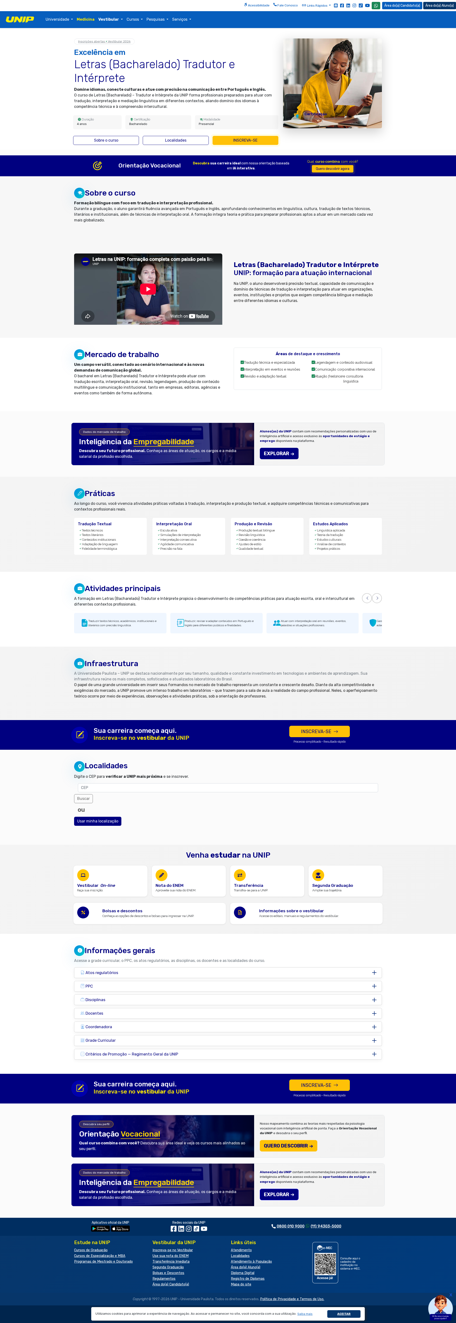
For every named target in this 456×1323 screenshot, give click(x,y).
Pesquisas (156, 19)
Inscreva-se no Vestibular (172, 1250)
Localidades (175, 140)
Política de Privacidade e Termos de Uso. (292, 1299)
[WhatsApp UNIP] (376, 5)
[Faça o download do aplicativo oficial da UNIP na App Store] (120, 1228)
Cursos (133, 19)
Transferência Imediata (171, 1262)
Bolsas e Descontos (168, 1273)
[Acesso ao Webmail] (336, 5)
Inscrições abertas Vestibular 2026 (104, 41)
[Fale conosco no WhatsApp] (376, 5)
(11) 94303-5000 (326, 1226)
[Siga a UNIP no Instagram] (354, 5)
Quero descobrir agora (332, 169)
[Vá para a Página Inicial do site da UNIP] (20, 19)
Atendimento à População (251, 1262)
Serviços (180, 19)
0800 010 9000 (290, 1226)
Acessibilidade (258, 5)
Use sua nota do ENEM (170, 1256)
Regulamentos (164, 1279)
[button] (305, 1313)
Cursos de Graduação (91, 1250)
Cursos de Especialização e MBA (99, 1256)
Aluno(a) (448, 6)
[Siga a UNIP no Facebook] (342, 5)
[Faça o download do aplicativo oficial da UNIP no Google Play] (100, 1228)
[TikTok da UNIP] (197, 1230)
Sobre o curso (106, 140)
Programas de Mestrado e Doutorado (103, 1262)
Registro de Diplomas (248, 1279)
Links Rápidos (317, 5)
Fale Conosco (287, 5)
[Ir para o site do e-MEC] (337, 1263)
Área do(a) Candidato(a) (170, 1284)
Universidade (58, 19)
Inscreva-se (245, 140)
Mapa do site (241, 1284)
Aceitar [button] (344, 1314)
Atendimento (241, 1250)
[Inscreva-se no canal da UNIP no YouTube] (367, 5)
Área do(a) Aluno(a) (245, 1267)
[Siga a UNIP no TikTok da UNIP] (360, 5)
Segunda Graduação (168, 1267)
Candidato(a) (410, 6)
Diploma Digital (242, 1273)
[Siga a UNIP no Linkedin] (348, 5)
